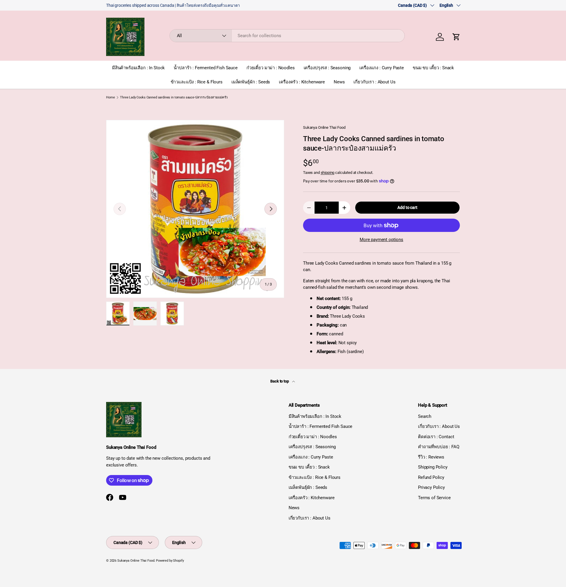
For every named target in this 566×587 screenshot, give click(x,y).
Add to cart (407, 207)
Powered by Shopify (170, 561)
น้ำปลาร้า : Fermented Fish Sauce (206, 67)
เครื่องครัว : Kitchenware (302, 82)
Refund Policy (431, 477)
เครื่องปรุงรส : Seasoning (327, 67)
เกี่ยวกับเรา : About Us (374, 82)
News (339, 82)
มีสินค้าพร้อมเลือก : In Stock (138, 67)
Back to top (279, 381)
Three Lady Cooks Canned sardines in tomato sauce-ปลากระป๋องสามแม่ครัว (174, 97)
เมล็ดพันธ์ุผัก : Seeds (250, 82)
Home (110, 97)
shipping (328, 172)
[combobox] (287, 35)
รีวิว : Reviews (431, 457)
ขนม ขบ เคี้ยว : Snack (433, 67)
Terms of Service (434, 497)
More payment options (381, 239)
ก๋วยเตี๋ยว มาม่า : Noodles (270, 67)
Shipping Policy (432, 467)
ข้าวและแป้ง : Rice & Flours (197, 82)
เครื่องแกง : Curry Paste (381, 67)
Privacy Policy (431, 487)
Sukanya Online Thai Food (324, 127)
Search (424, 416)
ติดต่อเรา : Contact (436, 436)
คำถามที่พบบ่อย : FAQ (438, 446)
